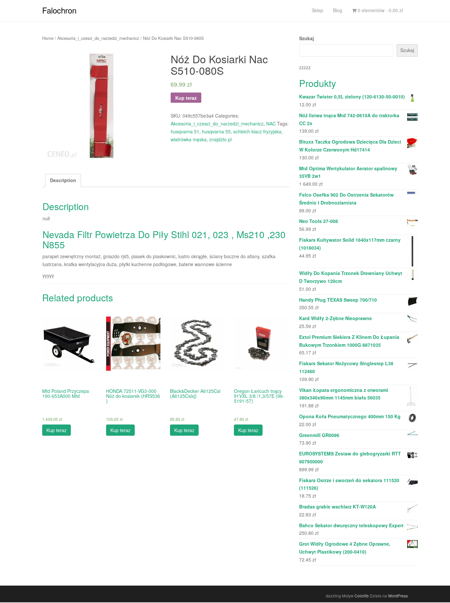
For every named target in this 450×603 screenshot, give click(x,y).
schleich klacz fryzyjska (257, 131)
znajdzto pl (220, 139)
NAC (271, 123)
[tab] (63, 180)
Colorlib (361, 595)
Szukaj (306, 38)
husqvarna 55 (216, 131)
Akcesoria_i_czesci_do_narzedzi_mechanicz (98, 38)
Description (63, 180)
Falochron (59, 10)
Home (47, 38)
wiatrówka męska (189, 139)
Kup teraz (186, 98)
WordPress (398, 595)
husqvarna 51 (185, 131)
